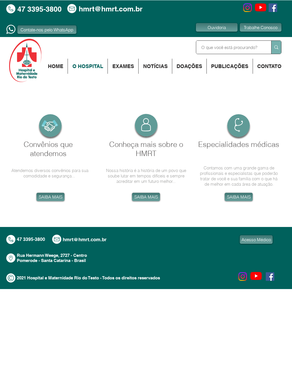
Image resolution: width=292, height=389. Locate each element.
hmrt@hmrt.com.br (111, 9)
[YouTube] (260, 7)
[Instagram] (247, 7)
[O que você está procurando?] (276, 47)
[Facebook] (273, 7)
